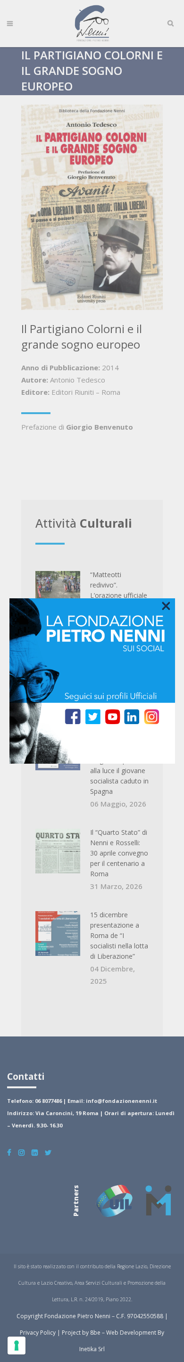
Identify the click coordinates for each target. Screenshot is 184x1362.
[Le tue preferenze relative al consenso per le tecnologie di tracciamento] (16, 1345)
